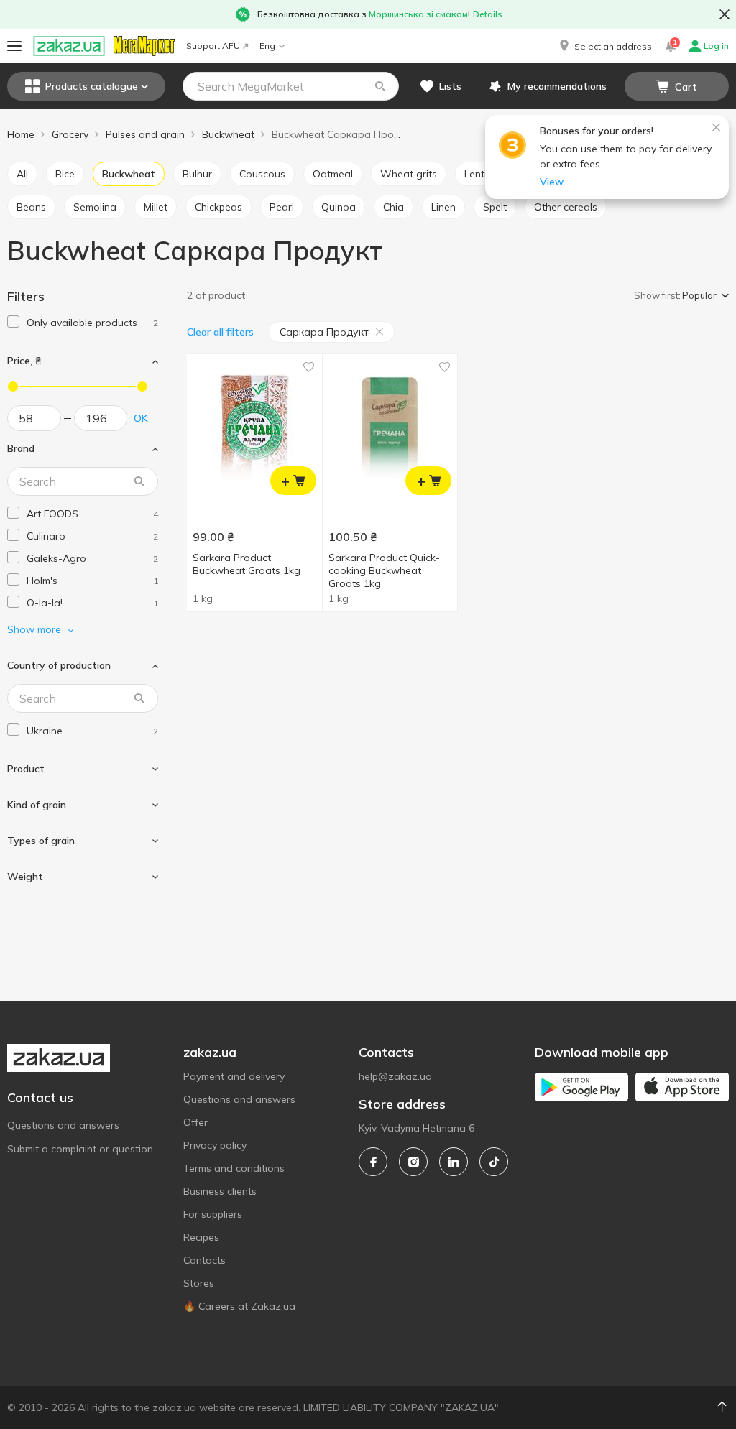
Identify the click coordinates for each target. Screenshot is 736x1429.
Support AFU (213, 45)
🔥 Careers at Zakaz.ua (239, 1306)
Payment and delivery (234, 1076)
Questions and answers (63, 1125)
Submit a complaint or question (80, 1148)
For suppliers (212, 1214)
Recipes (201, 1237)
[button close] (724, 14)
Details (487, 14)
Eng (267, 45)
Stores (198, 1283)
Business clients (220, 1191)
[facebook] (373, 1161)
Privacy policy (215, 1145)
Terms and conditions (234, 1168)
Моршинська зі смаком (418, 14)
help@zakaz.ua (395, 1076)
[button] (604, 46)
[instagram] (413, 1161)
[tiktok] (493, 1161)
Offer (195, 1122)
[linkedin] (453, 1161)
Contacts (204, 1260)
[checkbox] (13, 321)
